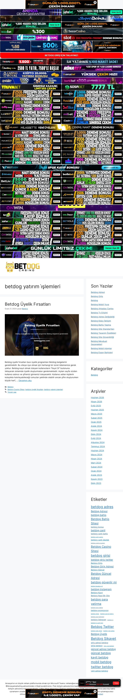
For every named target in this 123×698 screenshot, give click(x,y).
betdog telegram (98, 619)
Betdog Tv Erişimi (99, 313)
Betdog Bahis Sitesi (100, 521)
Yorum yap (12, 392)
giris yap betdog (109, 646)
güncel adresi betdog (103, 649)
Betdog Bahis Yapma (101, 325)
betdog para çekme (97, 607)
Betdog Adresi (98, 292)
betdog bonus (97, 527)
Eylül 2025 (96, 405)
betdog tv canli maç (97, 623)
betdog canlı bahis (99, 534)
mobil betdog (101, 662)
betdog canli (98, 530)
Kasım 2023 (96, 479)
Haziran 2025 (97, 410)
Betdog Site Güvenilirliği (102, 337)
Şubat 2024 (96, 467)
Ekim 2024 (96, 434)
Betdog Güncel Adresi (101, 576)
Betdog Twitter (102, 627)
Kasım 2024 (96, 430)
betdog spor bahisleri (97, 617)
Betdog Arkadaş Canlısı (102, 308)
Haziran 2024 (97, 450)
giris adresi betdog (99, 642)
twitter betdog (102, 667)
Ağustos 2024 (98, 442)
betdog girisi (100, 555)
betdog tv (110, 620)
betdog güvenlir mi (104, 582)
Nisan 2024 (96, 459)
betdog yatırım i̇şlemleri (53, 389)
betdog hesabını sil (97, 586)
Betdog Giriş (97, 296)
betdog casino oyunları (98, 543)
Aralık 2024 (96, 426)
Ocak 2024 (96, 471)
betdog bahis (98, 514)
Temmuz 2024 (98, 446)
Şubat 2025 (96, 418)
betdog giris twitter (102, 559)
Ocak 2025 (96, 422)
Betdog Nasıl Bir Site (100, 595)
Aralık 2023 (96, 475)
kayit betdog (99, 657)
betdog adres (102, 507)
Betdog (10, 387)
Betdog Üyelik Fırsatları (28, 304)
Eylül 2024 (96, 438)
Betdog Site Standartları (102, 329)
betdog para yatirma (99, 601)
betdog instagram (101, 589)
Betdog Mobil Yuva (100, 304)
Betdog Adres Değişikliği (102, 317)
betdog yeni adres (108, 631)
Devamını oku (25, 380)
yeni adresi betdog (99, 671)
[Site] (30, 93)
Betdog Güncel (97, 570)
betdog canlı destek (100, 540)
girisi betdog (96, 645)
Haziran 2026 (97, 397)
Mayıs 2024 (96, 454)
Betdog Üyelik (99, 633)
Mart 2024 (96, 463)
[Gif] (61, 127)
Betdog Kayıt (97, 592)
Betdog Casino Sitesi (16, 389)
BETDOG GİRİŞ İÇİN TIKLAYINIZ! (61, 55)
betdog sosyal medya (107, 614)
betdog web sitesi (96, 631)
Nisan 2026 (96, 401)
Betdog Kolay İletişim (101, 321)
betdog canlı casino (97, 537)
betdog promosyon (99, 610)
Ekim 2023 (96, 483)
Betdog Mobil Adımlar (101, 348)
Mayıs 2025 (96, 414)
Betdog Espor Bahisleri (102, 352)
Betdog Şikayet (103, 638)
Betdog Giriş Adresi (102, 566)
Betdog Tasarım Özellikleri (103, 333)
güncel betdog (101, 653)
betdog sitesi (95, 614)
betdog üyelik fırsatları (34, 389)
